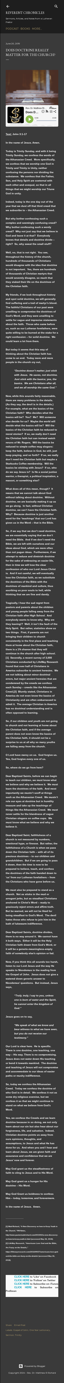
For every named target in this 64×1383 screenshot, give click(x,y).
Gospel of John (20, 1330)
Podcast (12, 28)
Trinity (18, 1335)
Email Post (19, 1325)
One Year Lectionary (39, 1330)
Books (25, 28)
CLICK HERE (21, 1276)
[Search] (56, 5)
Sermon (10, 1335)
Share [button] (9, 1325)
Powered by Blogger (34, 1366)
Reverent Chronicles (25, 13)
